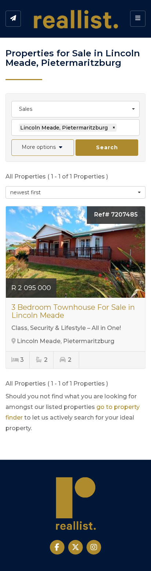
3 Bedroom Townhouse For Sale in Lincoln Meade (73, 311)
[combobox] (75, 109)
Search (107, 147)
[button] (42, 147)
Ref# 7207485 (116, 214)
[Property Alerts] (13, 19)
